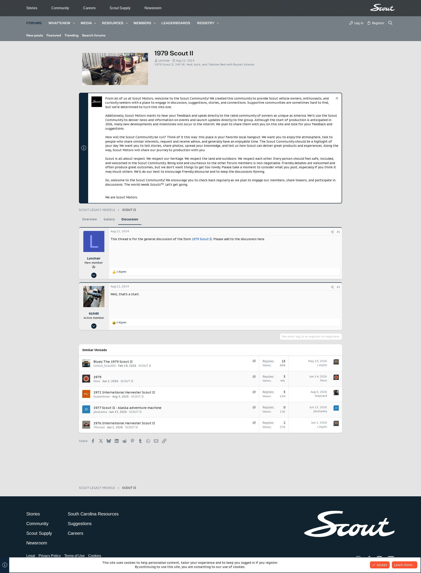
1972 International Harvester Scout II (124, 392)
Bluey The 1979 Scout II (112, 361)
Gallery (109, 219)
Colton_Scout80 (104, 366)
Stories (31, 8)
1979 (97, 377)
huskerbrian (101, 396)
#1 (338, 232)
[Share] (332, 232)
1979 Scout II (202, 239)
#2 (338, 287)
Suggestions (80, 523)
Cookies (94, 556)
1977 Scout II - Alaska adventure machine (127, 408)
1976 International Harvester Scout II (124, 423)
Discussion (129, 219)
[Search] (390, 23)
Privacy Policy (50, 556)
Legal (30, 556)
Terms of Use (74, 556)
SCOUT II (145, 366)
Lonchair (164, 60)
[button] (74, 23)
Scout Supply (120, 8)
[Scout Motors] (382, 7)
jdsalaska (100, 412)
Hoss (96, 381)
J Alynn (322, 365)
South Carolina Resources (93, 513)
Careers (89, 8)
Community (60, 8)
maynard (321, 396)
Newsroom (152, 8)
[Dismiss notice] (336, 98)
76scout (99, 427)
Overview (89, 219)
